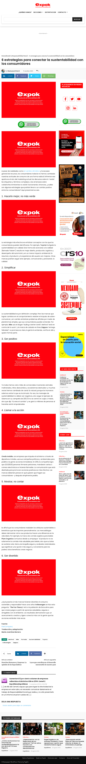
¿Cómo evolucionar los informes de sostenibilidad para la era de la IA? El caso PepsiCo (65, 421)
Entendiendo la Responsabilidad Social (15, 56)
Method (11, 639)
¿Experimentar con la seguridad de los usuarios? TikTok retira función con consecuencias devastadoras (32, 743)
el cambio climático (32, 171)
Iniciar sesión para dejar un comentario (17, 705)
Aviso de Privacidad (73, 758)
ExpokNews (5, 750)
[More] (44, 653)
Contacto (62, 758)
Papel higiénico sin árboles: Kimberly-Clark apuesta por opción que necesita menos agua (53, 742)
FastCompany (7, 626)
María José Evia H (14, 71)
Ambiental (63, 375)
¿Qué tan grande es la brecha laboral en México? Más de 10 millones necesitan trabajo (66, 446)
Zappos (15, 642)
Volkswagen (6, 642)
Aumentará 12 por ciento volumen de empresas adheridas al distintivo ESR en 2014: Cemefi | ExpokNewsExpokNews (28, 681)
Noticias (62, 392)
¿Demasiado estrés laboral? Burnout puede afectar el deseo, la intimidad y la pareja (74, 742)
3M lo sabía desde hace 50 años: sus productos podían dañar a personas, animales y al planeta (65, 477)
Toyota (44, 639)
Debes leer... (62, 440)
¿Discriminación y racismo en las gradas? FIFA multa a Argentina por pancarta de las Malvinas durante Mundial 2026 (66, 399)
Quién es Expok (41, 758)
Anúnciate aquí (52, 758)
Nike (17, 639)
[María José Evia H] (3, 71)
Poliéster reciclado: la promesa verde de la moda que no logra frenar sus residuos (66, 380)
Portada (24, 639)
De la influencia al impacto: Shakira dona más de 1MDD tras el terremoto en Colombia (65, 461)
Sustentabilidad (34, 639)
